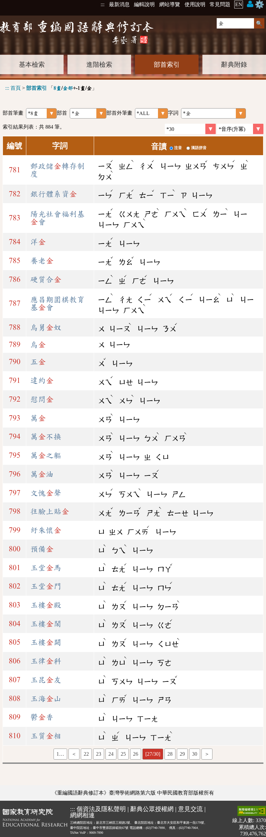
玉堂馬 (45, 568)
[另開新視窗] (35, 821)
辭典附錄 (234, 64)
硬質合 (45, 279)
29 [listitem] (182, 754)
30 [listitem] (194, 754)
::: (102, 4)
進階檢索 (99, 64)
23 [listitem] (98, 754)
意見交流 (190, 809)
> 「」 (51, 88)
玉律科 (45, 661)
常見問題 (220, 4)
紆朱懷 (45, 530)
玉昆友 (45, 680)
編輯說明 (144, 4)
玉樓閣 (45, 624)
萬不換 (45, 437)
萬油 (42, 474)
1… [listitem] (60, 754)
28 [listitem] (170, 754)
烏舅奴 (45, 327)
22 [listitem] (86, 754)
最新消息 (119, 4)
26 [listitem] (135, 754)
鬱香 (42, 717)
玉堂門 (45, 586)
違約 (42, 380)
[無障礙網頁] (251, 811)
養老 (42, 261)
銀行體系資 (53, 194)
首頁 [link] (15, 88)
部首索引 (167, 64)
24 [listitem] (111, 754)
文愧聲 (45, 493)
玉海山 (45, 699)
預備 (42, 549)
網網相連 (82, 815)
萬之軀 (45, 455)
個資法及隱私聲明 (101, 809)
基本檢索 (32, 64)
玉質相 (45, 736)
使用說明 (195, 4)
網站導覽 (169, 4)
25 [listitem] (123, 754)
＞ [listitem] (207, 754)
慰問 (42, 399)
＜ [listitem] (74, 754)
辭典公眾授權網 (152, 809)
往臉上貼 (49, 511)
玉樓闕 (45, 642)
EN (238, 4)
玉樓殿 (45, 605)
